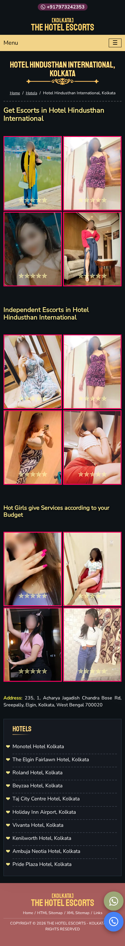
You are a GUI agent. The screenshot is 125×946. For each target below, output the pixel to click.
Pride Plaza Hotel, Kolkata (42, 864)
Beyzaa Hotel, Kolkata (37, 785)
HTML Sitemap (50, 913)
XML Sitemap (78, 913)
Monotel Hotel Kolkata (38, 746)
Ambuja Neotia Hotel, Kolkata (46, 851)
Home (15, 93)
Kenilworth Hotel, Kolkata (41, 838)
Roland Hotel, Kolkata (37, 772)
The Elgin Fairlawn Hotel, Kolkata (50, 759)
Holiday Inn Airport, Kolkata (44, 811)
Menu (10, 43)
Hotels (31, 93)
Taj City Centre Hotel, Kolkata (46, 798)
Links (98, 913)
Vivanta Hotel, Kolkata (37, 825)
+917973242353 (66, 7)
